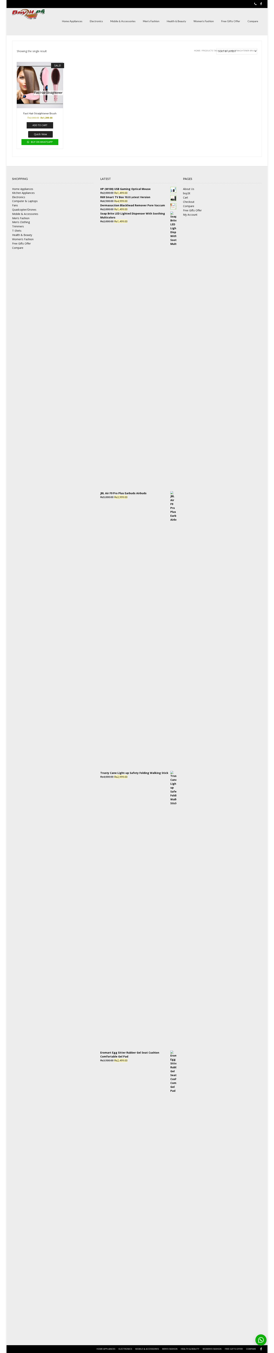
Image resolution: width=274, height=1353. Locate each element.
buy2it (186, 193)
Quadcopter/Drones (24, 209)
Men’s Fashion (151, 21)
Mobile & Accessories (123, 21)
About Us (188, 189)
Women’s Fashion (203, 21)
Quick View (40, 134)
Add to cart (39, 125)
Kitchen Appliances (23, 193)
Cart (185, 197)
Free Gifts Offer (230, 21)
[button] (261, 1340)
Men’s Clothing (21, 222)
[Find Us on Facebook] (261, 3)
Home (197, 50)
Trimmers (18, 226)
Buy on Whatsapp (41, 142)
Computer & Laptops (25, 201)
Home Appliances (72, 21)
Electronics (96, 21)
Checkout (188, 202)
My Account (190, 214)
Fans (15, 205)
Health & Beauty (176, 21)
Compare (253, 21)
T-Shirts (16, 230)
